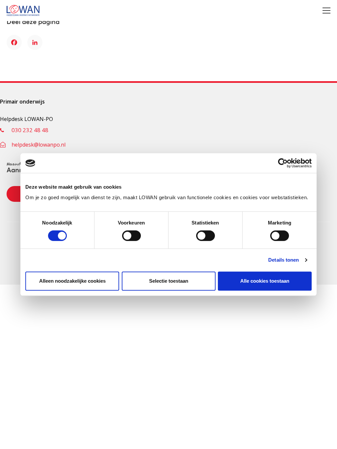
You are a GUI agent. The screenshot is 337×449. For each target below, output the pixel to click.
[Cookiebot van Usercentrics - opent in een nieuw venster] (283, 163)
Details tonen (283, 260)
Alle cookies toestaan (264, 281)
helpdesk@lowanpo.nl (38, 144)
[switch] (131, 235)
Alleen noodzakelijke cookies (72, 281)
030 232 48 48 (30, 130)
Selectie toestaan (168, 281)
